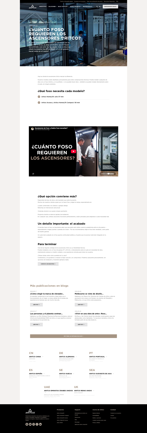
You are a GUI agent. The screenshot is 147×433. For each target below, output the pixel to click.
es (99, 6)
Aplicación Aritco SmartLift (81, 424)
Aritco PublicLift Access (62, 420)
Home (30, 22)
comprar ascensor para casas (99, 420)
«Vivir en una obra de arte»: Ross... (91, 314)
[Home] (32, 6)
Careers (112, 415)
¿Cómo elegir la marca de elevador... (47, 294)
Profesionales (87, 6)
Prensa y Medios (96, 422)
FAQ (117, 1)
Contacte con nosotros (80, 1)
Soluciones (52, 6)
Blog (35, 22)
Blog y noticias (62, 6)
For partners (113, 417)
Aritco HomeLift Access (62, 417)
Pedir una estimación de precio (95, 1)
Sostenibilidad (96, 415)
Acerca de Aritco (75, 6)
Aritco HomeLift (60, 413)
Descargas (77, 422)
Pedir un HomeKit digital (66, 1)
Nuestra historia (96, 413)
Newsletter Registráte (109, 1)
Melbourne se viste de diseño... (89, 294)
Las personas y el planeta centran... (46, 314)
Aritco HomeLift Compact (63, 415)
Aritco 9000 (60, 422)
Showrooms (77, 417)
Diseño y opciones (97, 417)
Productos (42, 6)
